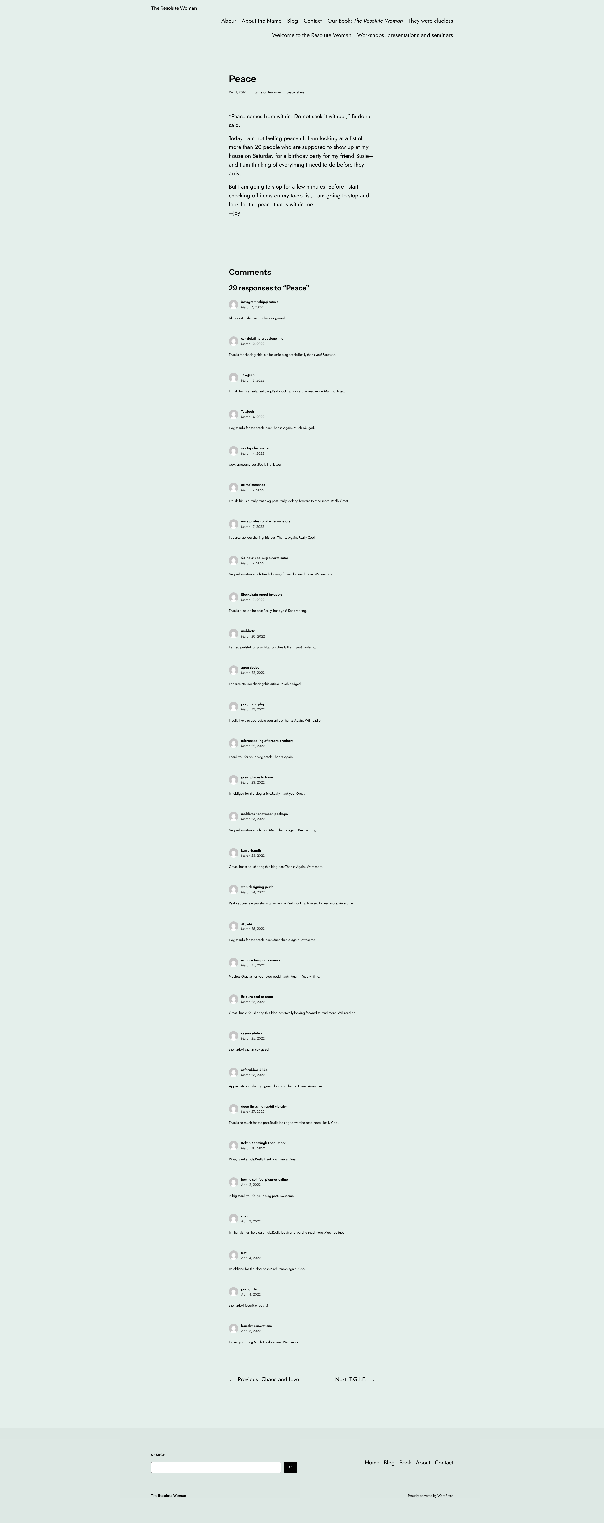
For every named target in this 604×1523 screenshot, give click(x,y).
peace (290, 92)
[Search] (290, 1467)
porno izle (249, 1289)
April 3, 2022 (251, 1221)
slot (243, 1252)
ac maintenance (253, 484)
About (228, 21)
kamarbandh (251, 850)
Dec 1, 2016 (237, 92)
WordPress (445, 1495)
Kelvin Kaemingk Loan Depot (263, 1143)
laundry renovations (256, 1325)
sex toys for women (255, 448)
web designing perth (257, 887)
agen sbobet (250, 667)
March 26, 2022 (253, 1075)
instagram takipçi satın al (260, 301)
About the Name (261, 21)
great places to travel (257, 777)
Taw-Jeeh (248, 375)
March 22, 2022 (253, 672)
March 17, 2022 (252, 490)
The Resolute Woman (174, 8)
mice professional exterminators (265, 521)
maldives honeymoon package (264, 813)
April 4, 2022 (251, 1257)
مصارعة (246, 923)
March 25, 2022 (253, 928)
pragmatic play (252, 704)
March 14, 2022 (252, 417)
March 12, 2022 (252, 343)
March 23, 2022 (253, 782)
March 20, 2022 (253, 636)
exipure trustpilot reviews (260, 960)
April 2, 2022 (251, 1184)
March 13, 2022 (252, 380)
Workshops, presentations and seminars (405, 35)
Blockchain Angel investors (261, 594)
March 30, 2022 (253, 1148)
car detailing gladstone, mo (262, 338)
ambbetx (248, 631)
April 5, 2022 (251, 1331)
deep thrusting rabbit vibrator (264, 1106)
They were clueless (430, 21)
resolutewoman (270, 92)
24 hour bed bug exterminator (264, 557)
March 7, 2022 (252, 307)
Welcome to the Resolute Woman (312, 35)
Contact (313, 21)
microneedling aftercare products (267, 740)
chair (245, 1216)
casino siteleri (251, 1033)
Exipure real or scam (257, 996)
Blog (292, 21)
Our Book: (365, 21)
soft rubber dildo (254, 1069)
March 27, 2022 (252, 1111)
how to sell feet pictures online (264, 1179)
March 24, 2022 (253, 892)
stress (300, 92)
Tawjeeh (247, 411)
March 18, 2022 (252, 599)
